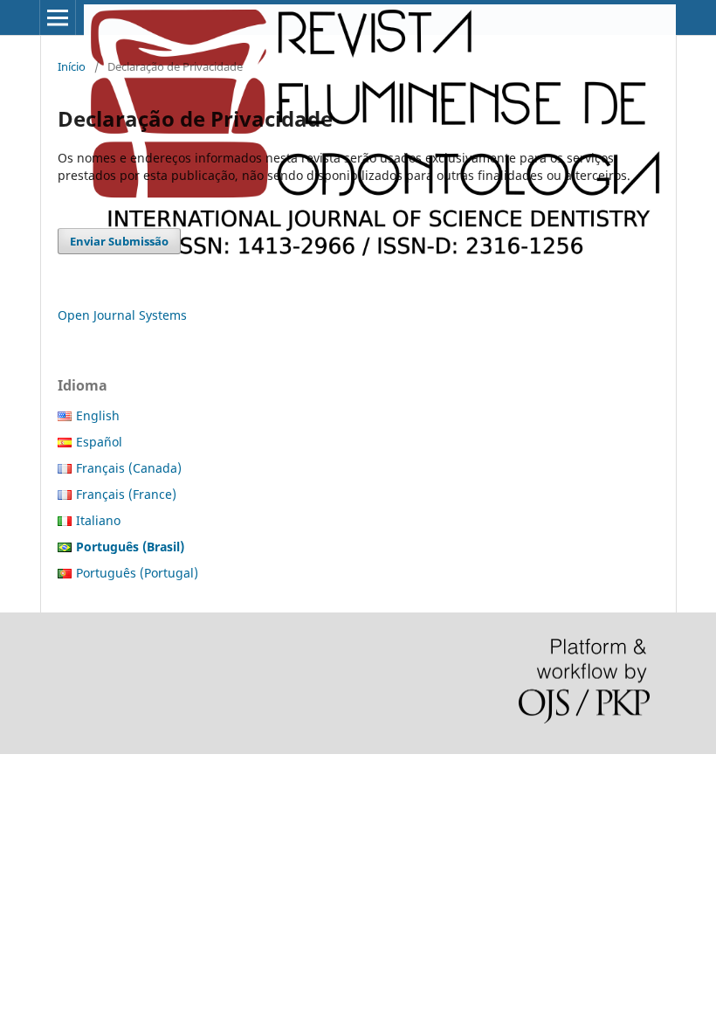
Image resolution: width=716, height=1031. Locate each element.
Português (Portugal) (137, 572)
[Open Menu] (57, 17)
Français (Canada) (129, 468)
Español (99, 441)
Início (72, 66)
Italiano (98, 520)
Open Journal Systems (122, 315)
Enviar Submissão (119, 241)
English (98, 415)
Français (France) (126, 494)
